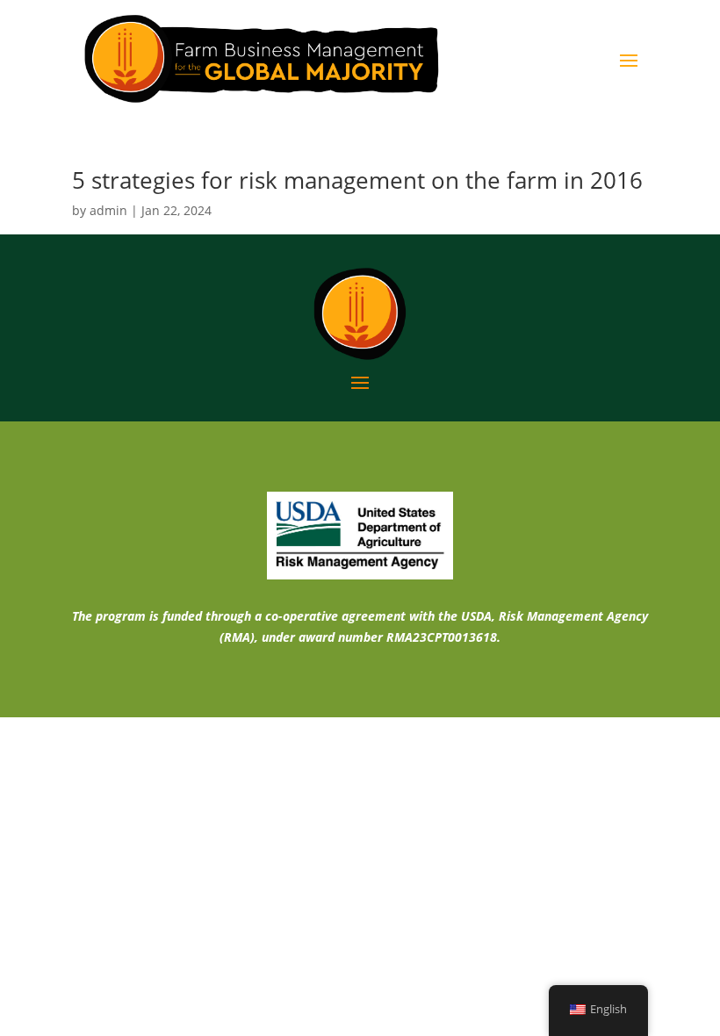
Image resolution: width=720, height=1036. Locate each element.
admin (108, 210)
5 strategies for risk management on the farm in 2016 (357, 180)
